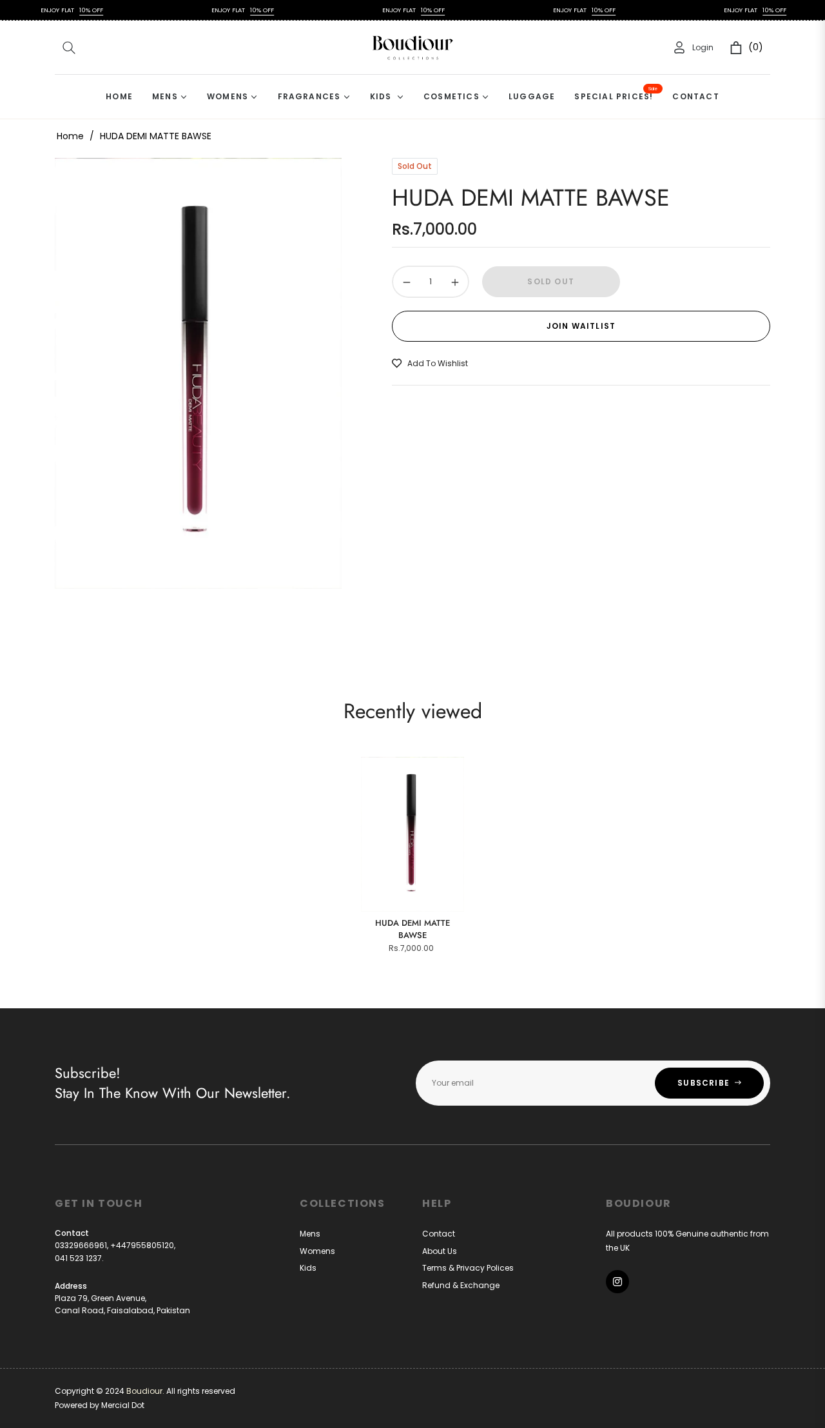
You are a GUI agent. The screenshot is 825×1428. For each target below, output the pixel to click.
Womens (317, 1251)
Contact (438, 1233)
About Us (439, 1251)
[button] (69, 48)
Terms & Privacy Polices (468, 1267)
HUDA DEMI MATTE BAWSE (412, 929)
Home (70, 136)
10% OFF (74, 10)
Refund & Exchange (461, 1285)
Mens (310, 1233)
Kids (308, 1267)
